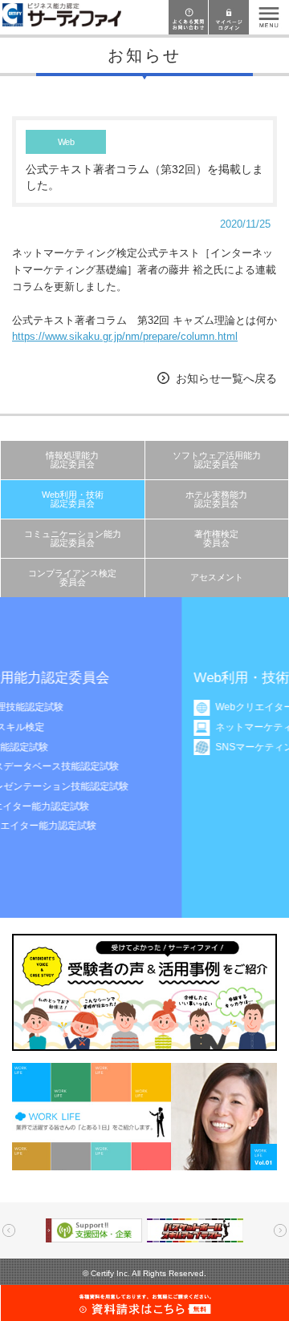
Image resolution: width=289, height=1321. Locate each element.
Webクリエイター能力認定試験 (186, 707)
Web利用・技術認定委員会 (73, 499)
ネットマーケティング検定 (176, 727)
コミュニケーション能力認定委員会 (72, 538)
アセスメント (216, 577)
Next (280, 1230)
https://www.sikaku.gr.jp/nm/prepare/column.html (125, 336)
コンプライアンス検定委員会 (72, 577)
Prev (8, 1230)
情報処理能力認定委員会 (72, 459)
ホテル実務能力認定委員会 (216, 499)
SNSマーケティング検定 (172, 747)
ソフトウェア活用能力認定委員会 (217, 459)
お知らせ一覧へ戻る (226, 378)
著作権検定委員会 (216, 538)
